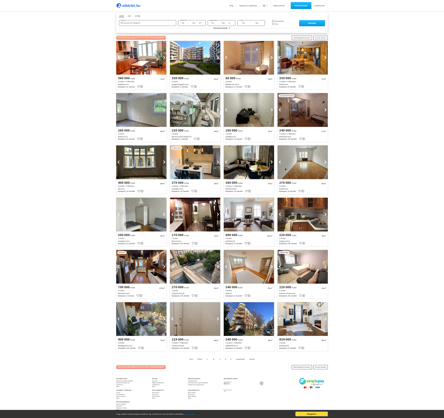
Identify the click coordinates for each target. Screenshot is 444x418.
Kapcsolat (154, 381)
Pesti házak (155, 394)
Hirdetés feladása (192, 381)
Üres (276, 24)
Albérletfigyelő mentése (301, 38)
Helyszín (124, 20)
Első (191, 359)
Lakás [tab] (121, 16)
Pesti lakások (155, 392)
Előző (199, 359)
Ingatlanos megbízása (248, 5)
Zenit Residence (120, 394)
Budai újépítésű (192, 396)
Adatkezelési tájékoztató (123, 383)
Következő (240, 359)
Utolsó (252, 359)
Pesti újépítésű (156, 396)
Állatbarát (119, 406)
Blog (231, 5)
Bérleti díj (183, 20)
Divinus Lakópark (121, 396)
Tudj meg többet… (190, 414)
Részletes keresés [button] (221, 28)
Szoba (241, 20)
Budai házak (191, 394)
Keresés (312, 23)
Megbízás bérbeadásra (158, 383)
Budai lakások (192, 392)
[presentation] (118, 57)
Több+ (117, 386)
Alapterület (213, 20)
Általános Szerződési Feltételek (124, 381)
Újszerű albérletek (121, 404)
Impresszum (119, 384)
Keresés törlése (320, 38)
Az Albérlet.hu (156, 384)
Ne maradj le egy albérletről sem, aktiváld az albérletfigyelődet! (141, 38)
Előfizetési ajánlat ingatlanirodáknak (198, 383)
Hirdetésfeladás (301, 5)
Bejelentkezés (279, 5)
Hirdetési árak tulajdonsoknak (196, 384)
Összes (118, 392)
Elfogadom (311, 414)
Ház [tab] (129, 16)
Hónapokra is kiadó (121, 408)
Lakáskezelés (319, 5)
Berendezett (279, 21)
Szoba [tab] (137, 16)
